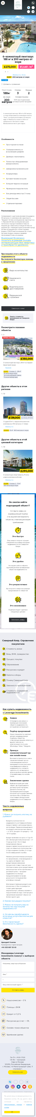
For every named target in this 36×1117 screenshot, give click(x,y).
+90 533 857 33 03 (8, 947)
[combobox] (6, 72)
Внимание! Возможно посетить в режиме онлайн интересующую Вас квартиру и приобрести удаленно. (17, 241)
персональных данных (13, 1104)
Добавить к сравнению (11, 84)
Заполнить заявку (18, 620)
